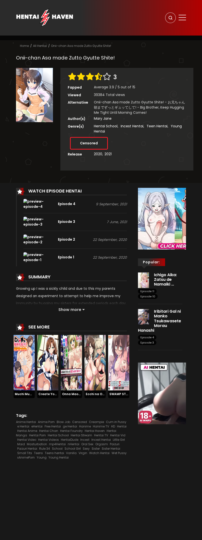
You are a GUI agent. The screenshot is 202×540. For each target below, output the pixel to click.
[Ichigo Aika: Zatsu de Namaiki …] (143, 279)
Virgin (83, 453)
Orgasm (101, 444)
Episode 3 (147, 343)
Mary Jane (103, 118)
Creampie (96, 422)
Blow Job (63, 422)
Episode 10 (147, 296)
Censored (89, 143)
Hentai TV (101, 435)
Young (42, 457)
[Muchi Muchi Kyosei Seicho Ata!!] (24, 362)
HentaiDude (69, 440)
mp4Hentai (57, 444)
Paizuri (114, 444)
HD (113, 426)
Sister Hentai (111, 448)
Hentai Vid (117, 435)
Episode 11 (147, 291)
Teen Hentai (157, 126)
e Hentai (23, 426)
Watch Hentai (99, 453)
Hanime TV (101, 426)
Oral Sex (87, 444)
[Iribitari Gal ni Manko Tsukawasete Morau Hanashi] (143, 316)
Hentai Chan (48, 431)
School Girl (73, 448)
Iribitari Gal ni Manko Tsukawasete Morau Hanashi (159, 321)
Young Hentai (59, 457)
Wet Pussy (119, 453)
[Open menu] (182, 17)
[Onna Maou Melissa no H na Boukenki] (71, 362)
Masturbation (37, 444)
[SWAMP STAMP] (118, 362)
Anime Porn (46, 422)
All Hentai (40, 46)
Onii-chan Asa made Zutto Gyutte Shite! (81, 46)
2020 (98, 154)
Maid (21, 444)
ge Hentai (70, 426)
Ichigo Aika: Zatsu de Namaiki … (165, 279)
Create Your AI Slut (53, 394)
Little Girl (119, 440)
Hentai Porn (37, 435)
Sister (96, 448)
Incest (84, 440)
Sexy (86, 448)
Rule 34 (44, 448)
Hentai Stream (81, 435)
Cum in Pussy (116, 422)
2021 (108, 154)
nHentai (73, 444)
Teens (38, 453)
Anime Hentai (26, 422)
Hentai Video (26, 440)
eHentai (37, 426)
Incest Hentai (132, 126)
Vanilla (71, 453)
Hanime (85, 426)
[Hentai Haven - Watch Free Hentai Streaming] (44, 17)
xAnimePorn (26, 457)
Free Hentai (53, 426)
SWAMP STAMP (121, 394)
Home (24, 46)
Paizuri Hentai (27, 448)
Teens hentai (54, 453)
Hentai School (106, 126)
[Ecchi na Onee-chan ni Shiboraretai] (95, 362)
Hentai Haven (95, 431)
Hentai (122, 426)
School (57, 448)
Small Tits (24, 453)
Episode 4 (147, 337)
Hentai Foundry (71, 431)
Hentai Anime (27, 431)
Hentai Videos (48, 440)
